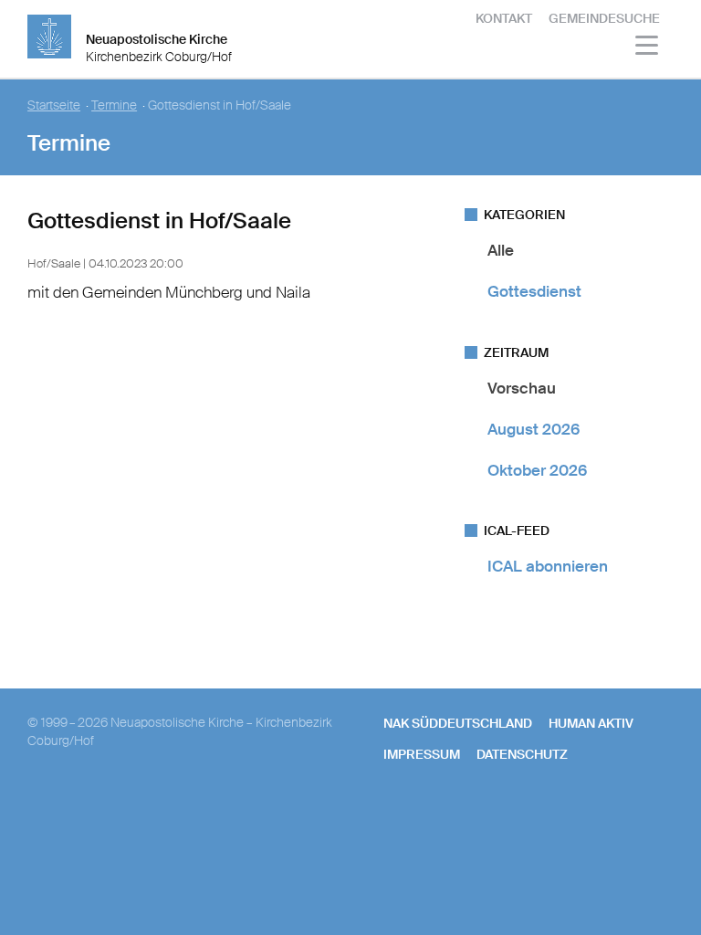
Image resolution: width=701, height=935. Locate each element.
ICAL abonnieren (547, 566)
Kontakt (504, 18)
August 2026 (533, 429)
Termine (114, 105)
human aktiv (591, 723)
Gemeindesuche (604, 18)
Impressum (421, 754)
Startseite (53, 105)
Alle (500, 250)
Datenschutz (522, 754)
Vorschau (521, 388)
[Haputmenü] (647, 48)
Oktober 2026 (537, 470)
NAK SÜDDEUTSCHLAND (457, 723)
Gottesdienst (534, 291)
